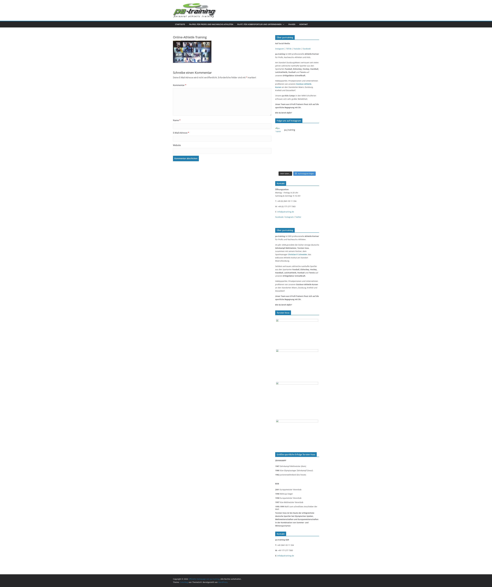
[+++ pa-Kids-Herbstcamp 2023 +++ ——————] (314, 159)
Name (177, 120)
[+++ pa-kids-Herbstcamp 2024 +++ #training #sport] (291, 153)
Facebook (307, 48)
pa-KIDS (291, 24)
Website (177, 145)
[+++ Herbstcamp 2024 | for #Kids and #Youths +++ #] (303, 153)
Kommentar (179, 85)
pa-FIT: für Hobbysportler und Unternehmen (259, 24)
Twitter (298, 217)
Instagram (279, 48)
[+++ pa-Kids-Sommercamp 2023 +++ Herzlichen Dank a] (314, 166)
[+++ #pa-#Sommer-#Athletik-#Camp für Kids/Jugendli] (314, 153)
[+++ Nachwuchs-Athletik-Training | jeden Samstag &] (280, 166)
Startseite (180, 24)
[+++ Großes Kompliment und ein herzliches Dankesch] (280, 159)
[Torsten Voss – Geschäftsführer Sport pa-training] (297, 320)
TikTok (288, 48)
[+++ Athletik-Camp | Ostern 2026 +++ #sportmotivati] (280, 139)
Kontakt (303, 24)
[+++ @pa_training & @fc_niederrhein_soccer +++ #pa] (303, 166)
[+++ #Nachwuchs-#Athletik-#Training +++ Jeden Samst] (303, 146)
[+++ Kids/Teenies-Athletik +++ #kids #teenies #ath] (314, 146)
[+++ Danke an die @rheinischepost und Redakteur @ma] (291, 166)
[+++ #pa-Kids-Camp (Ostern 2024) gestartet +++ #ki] (291, 159)
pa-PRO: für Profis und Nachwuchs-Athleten (211, 24)
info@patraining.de (285, 212)
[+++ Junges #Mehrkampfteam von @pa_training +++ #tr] (291, 139)
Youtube (297, 48)
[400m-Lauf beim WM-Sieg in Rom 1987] (297, 421)
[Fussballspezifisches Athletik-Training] (303, 139)
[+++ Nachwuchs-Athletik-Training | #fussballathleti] (280, 146)
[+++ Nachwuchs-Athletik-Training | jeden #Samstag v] (291, 146)
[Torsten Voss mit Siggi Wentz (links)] (297, 351)
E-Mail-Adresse (181, 132)
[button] (282, 24)
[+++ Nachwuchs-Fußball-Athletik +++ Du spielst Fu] (303, 159)
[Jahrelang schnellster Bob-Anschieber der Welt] (297, 383)
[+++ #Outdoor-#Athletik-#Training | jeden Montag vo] (314, 139)
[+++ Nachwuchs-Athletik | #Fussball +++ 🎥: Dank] (280, 153)
